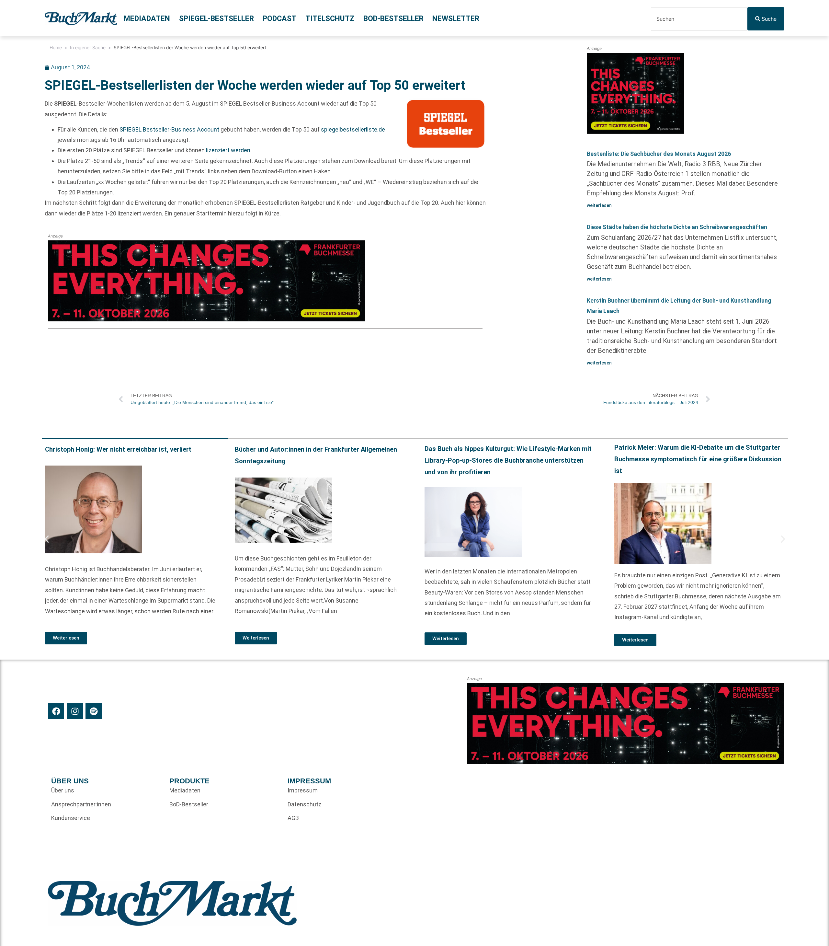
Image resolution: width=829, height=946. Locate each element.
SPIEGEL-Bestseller (216, 18)
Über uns (62, 790)
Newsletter (455, 18)
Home (56, 47)
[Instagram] (75, 711)
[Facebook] (56, 711)
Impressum (303, 790)
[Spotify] (93, 711)
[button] (46, 539)
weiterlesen (599, 205)
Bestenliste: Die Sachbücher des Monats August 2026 (659, 153)
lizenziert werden (228, 150)
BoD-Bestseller (393, 18)
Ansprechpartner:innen (81, 804)
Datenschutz (304, 804)
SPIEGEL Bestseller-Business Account (169, 129)
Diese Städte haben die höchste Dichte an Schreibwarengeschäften (677, 227)
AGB (293, 817)
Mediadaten (147, 18)
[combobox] (699, 18)
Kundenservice (70, 817)
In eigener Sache (88, 47)
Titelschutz (329, 18)
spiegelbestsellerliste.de (353, 129)
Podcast (279, 18)
